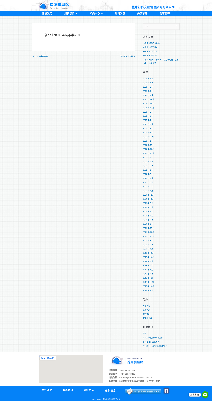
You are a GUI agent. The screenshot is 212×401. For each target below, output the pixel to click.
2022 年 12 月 (148, 145)
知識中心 (95, 13)
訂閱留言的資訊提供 (151, 342)
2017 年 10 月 (148, 286)
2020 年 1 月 (148, 249)
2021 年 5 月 (148, 211)
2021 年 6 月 (148, 207)
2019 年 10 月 (148, 257)
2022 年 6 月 (148, 170)
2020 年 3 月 (148, 245)
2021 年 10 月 (148, 199)
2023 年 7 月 (148, 124)
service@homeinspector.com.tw (135, 377)
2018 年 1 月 (148, 278)
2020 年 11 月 (148, 232)
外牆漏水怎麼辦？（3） (152, 51)
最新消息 (120, 13)
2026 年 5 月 (148, 78)
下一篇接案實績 (127, 56)
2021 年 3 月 (148, 220)
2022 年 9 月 (148, 157)
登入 (144, 333)
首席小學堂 (147, 318)
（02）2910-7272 (127, 370)
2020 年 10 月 (148, 236)
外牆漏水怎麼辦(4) (150, 47)
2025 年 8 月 (148, 116)
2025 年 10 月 (148, 108)
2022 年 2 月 (148, 186)
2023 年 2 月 (148, 141)
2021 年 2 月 (148, 224)
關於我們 (47, 13)
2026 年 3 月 (148, 87)
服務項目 (69, 13)
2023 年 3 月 (148, 137)
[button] (48, 390)
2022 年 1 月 (148, 191)
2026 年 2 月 (148, 91)
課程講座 (146, 314)
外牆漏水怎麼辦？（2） (152, 55)
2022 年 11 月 (148, 149)
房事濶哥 (165, 13)
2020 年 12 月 (148, 228)
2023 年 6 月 (148, 128)
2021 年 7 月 (148, 203)
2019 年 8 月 (148, 261)
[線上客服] (205, 394)
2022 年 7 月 (148, 166)
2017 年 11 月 (148, 282)
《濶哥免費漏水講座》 (152, 43)
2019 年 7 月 (148, 265)
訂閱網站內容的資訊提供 (153, 337)
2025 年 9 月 (148, 112)
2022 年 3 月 (148, 182)
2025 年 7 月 (148, 120)
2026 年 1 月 (148, 95)
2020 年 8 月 (148, 240)
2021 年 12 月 (148, 195)
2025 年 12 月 (148, 99)
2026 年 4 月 (148, 83)
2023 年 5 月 (148, 132)
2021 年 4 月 (148, 215)
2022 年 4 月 (148, 178)
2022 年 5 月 (148, 174)
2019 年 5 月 (148, 269)
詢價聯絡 (142, 13)
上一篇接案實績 (40, 56)
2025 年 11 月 (148, 103)
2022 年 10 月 (148, 153)
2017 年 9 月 (148, 290)
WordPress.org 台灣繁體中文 (155, 346)
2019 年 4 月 (148, 274)
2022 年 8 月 (148, 162)
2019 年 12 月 (148, 253)
